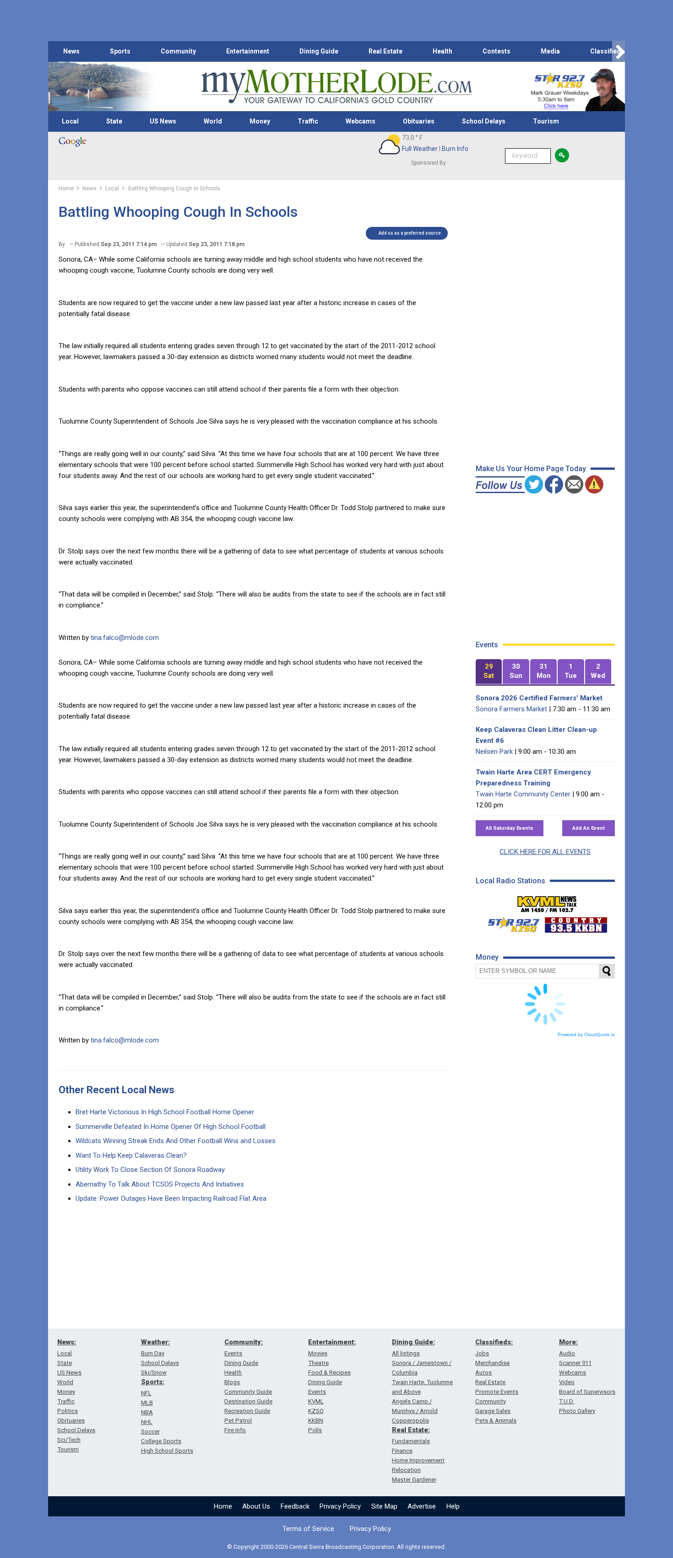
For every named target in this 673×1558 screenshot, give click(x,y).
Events (233, 1353)
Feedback (295, 1506)
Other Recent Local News (116, 1090)
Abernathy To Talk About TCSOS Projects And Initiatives (160, 1184)
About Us (256, 1506)
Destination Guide (248, 1401)
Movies (317, 1353)
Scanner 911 (575, 1362)
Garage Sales (492, 1411)
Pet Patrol (238, 1420)
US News (163, 121)
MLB (147, 1402)
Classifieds (607, 51)
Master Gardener (414, 1479)
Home (223, 1506)
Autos (483, 1372)
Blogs (232, 1382)
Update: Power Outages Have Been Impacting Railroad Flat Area (171, 1198)
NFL (146, 1393)
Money (260, 121)
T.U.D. (566, 1401)
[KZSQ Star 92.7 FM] (509, 922)
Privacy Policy (340, 1506)
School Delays (483, 121)
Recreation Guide (247, 1411)
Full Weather (420, 148)
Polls (315, 1430)
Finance (402, 1450)
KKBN (315, 1420)
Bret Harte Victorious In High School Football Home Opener (165, 1112)
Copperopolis (410, 1420)
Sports (120, 51)
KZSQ (316, 1411)
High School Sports (167, 1450)
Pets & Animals (495, 1420)
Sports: (152, 1382)
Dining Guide (318, 51)
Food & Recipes (329, 1372)
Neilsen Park (494, 751)
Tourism (546, 121)
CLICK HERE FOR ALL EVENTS (545, 852)
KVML (316, 1401)
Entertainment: (332, 1342)
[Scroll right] (618, 51)
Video (567, 1382)
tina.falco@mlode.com (125, 638)
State (114, 121)
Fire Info (235, 1430)
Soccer (150, 1431)
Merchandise (492, 1362)
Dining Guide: (413, 1342)
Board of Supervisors (587, 1391)
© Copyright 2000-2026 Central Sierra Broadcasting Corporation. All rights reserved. (336, 1546)
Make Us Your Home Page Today (531, 468)
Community (178, 51)
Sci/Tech (69, 1439)
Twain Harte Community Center (523, 794)
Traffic (308, 121)
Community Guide (248, 1391)
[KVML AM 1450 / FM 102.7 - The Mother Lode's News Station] (547, 901)
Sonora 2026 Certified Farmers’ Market (539, 698)
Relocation (406, 1470)
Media (550, 51)
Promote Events (496, 1391)
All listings (406, 1353)
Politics (67, 1411)
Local (70, 121)
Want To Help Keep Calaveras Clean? (131, 1155)
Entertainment (247, 51)
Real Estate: (411, 1430)
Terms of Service (308, 1529)
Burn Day (152, 1353)
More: (568, 1342)
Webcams (360, 121)
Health (442, 51)
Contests (496, 51)
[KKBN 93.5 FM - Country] (575, 922)
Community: (243, 1342)
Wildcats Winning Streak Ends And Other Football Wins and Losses (176, 1141)
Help (453, 1506)
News (71, 51)
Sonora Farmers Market (511, 709)
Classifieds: (494, 1342)
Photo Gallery (577, 1411)
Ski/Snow (154, 1372)
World (213, 121)
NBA (147, 1412)
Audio (567, 1353)
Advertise (421, 1506)
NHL (146, 1421)
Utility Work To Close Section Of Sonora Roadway (150, 1170)
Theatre (318, 1362)
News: (66, 1342)
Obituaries (418, 121)
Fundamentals (411, 1441)
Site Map (384, 1506)
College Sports (161, 1441)
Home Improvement (418, 1460)
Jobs (482, 1353)
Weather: (155, 1342)
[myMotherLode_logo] (336, 87)
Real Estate (385, 51)
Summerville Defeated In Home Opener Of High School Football (171, 1127)
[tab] (489, 671)
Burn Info (455, 148)
